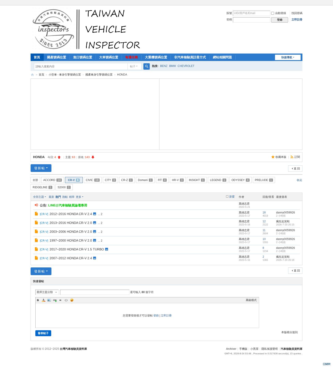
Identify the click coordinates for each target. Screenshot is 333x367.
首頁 (37, 57)
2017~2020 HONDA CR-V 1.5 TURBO (77, 249)
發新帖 (39, 168)
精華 (72, 196)
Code (66, 300)
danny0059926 (285, 212)
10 (264, 239)
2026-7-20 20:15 (285, 224)
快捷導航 (286, 57)
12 (264, 221)
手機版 (243, 348)
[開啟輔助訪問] (301, 3)
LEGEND (217, 180)
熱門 (58, 196)
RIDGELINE (42, 187)
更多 (78, 196)
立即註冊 (297, 19)
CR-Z (126, 180)
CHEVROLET (186, 66)
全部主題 (38, 196)
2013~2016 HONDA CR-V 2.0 (71, 223)
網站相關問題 (222, 57)
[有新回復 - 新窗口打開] (36, 214)
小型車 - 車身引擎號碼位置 (65, 74)
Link (55, 300)
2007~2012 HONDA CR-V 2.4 (71, 258)
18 (264, 212)
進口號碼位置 (82, 57)
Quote (60, 300)
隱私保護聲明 (269, 348)
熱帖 (65, 196)
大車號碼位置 (108, 57)
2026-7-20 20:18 (285, 260)
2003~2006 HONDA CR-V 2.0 (71, 231)
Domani (145, 180)
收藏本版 (281, 157)
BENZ (163, 66)
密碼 (229, 19)
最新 (51, 196)
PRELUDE (263, 180)
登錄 (156, 315)
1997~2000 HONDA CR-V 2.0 (71, 240)
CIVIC (92, 180)
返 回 (297, 168)
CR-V (73, 180)
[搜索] (146, 66)
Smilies (72, 300)
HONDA (38, 157)
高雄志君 (244, 203)
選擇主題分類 (44, 292)
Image (49, 300)
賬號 (229, 13)
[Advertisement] (95, 114)
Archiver (231, 348)
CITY (110, 180)
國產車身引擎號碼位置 (99, 74)
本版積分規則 (289, 332)
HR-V (177, 180)
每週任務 (131, 57)
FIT (162, 180)
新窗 (232, 196)
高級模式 (251, 300)
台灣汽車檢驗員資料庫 (73, 348)
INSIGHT (196, 180)
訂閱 (297, 157)
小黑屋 (254, 348)
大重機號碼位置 (156, 57)
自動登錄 (280, 13)
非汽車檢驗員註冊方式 (190, 57)
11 (264, 230)
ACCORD (52, 180)
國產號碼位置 (56, 57)
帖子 (132, 66)
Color (43, 300)
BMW (172, 66)
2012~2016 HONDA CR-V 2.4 (71, 214)
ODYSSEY (240, 180)
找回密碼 (297, 13)
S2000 (64, 187)
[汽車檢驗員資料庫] (87, 29)
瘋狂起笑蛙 (283, 221)
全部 (35, 180)
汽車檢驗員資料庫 (32, 74)
